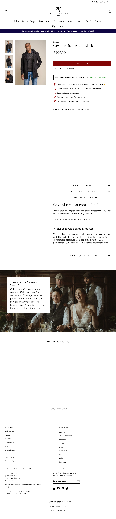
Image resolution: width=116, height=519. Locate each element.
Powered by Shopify (58, 510)
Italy (61, 458)
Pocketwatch (9, 442)
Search (7, 435)
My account (58, 26)
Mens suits (9, 428)
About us (8, 454)
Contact (98, 21)
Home (55, 42)
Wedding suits (10, 431)
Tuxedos (8, 439)
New (70, 21)
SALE (88, 21)
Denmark (62, 440)
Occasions (59, 21)
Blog (6, 446)
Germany (62, 432)
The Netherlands (65, 436)
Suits (16, 21)
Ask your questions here (82, 256)
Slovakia (62, 462)
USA (61, 455)
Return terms (10, 450)
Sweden (62, 443)
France (61, 447)
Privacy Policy (10, 457)
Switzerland (63, 451)
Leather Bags (28, 21)
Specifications (82, 186)
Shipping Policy (11, 461)
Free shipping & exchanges (82, 197)
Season (78, 21)
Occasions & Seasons (82, 191)
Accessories (45, 21)
